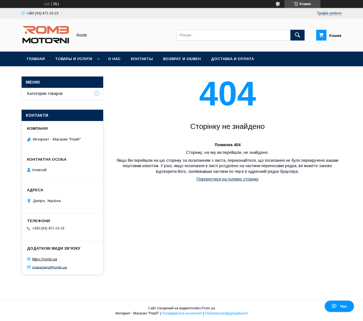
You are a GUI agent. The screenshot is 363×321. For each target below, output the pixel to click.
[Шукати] (297, 35)
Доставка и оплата (232, 59)
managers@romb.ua (49, 267)
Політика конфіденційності (226, 313)
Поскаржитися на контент (182, 313)
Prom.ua (208, 308)
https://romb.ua (44, 259)
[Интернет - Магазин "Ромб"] (46, 44)
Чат (343, 306)
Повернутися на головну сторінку (228, 179)
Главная (36, 59)
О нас (114, 59)
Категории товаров (45, 93)
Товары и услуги (73, 59)
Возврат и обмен (182, 59)
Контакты (142, 59)
